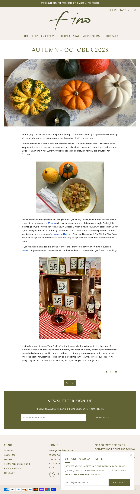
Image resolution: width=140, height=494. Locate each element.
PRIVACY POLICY (12, 468)
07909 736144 (56, 454)
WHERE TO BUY (91, 35)
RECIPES (65, 35)
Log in (113, 9)
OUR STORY (48, 35)
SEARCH (8, 450)
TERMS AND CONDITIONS (17, 464)
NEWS (76, 35)
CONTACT (112, 35)
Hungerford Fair (60, 234)
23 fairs (51, 223)
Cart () (125, 9)
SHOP (34, 35)
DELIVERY (9, 459)
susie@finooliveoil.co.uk (61, 450)
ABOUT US (9, 454)
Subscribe (101, 417)
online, (25, 250)
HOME (25, 35)
